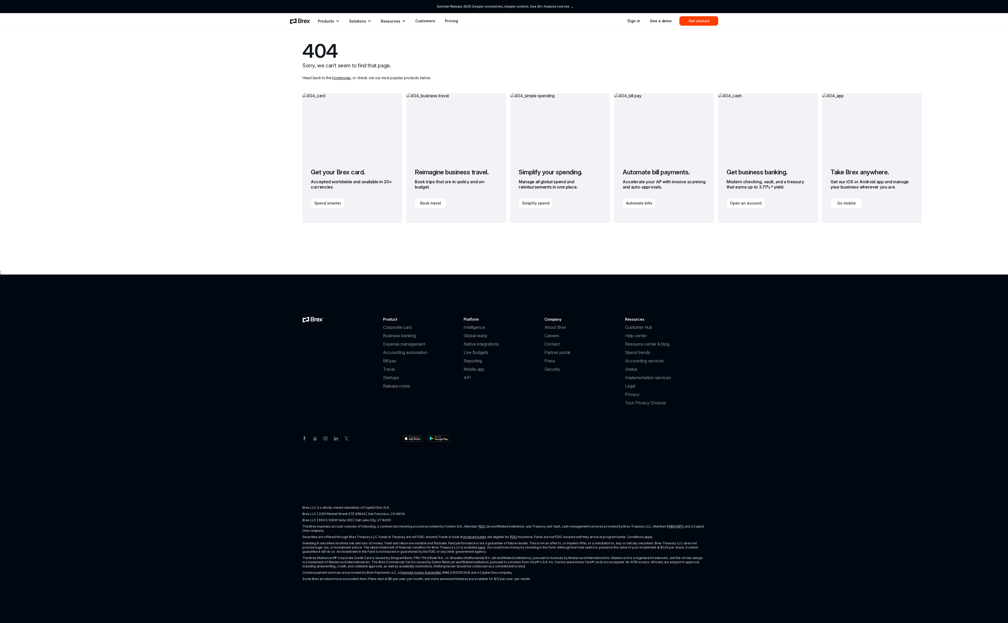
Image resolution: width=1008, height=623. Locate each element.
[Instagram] (325, 438)
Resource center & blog (647, 344)
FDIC (481, 526)
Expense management (404, 344)
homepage (341, 78)
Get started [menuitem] (699, 21)
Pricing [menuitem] (451, 21)
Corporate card (397, 327)
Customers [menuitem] (425, 21)
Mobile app (474, 369)
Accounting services (644, 360)
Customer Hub (638, 327)
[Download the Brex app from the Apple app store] (412, 438)
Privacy (632, 394)
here (481, 547)
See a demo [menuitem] (661, 21)
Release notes (396, 386)
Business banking (399, 335)
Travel (389, 369)
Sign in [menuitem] (633, 21)
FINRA (671, 526)
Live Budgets (476, 352)
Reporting (473, 360)
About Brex (555, 327)
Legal (630, 386)
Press (549, 360)
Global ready (475, 335)
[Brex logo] (312, 319)
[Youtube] (315, 438)
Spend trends (637, 352)
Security (552, 369)
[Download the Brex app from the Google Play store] (438, 438)
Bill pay (389, 360)
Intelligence (474, 327)
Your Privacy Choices (645, 402)
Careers (551, 335)
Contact (552, 344)
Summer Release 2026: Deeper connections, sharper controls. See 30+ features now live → (505, 6)
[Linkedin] (336, 438)
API (467, 377)
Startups (391, 377)
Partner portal (557, 352)
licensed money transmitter (421, 572)
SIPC (680, 526)
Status (631, 369)
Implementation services (648, 377)
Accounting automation (405, 352)
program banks (474, 537)
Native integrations (481, 344)
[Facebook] (304, 438)
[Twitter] (346, 438)
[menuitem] (300, 21)
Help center (636, 335)
